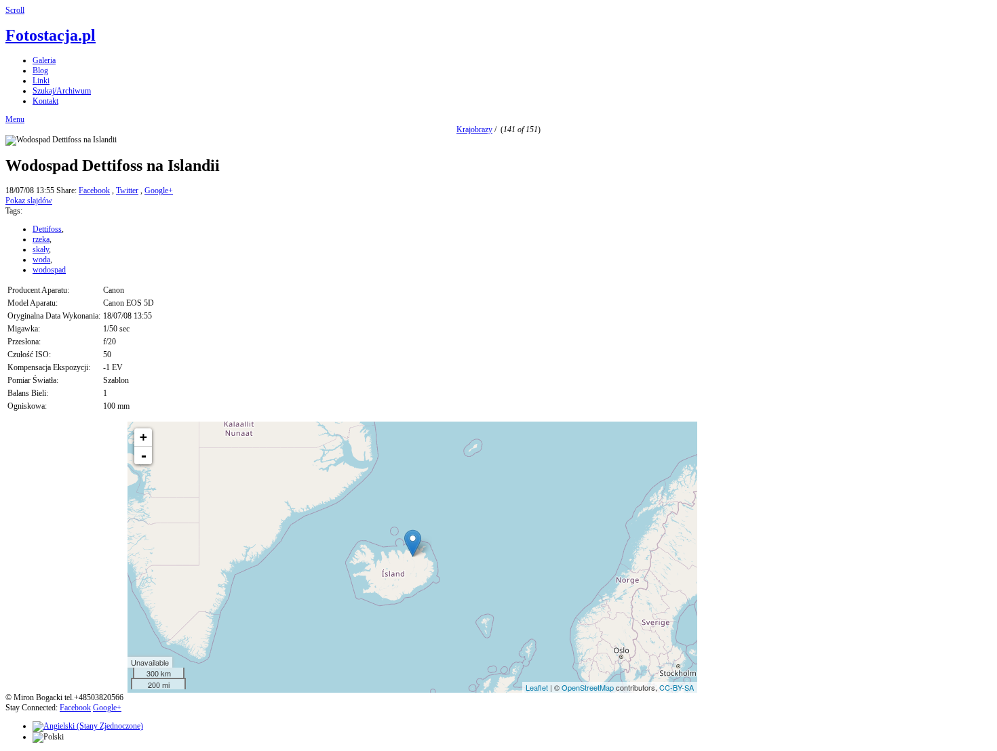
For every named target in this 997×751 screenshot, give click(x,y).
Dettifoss (47, 229)
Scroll (14, 10)
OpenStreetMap (588, 687)
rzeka (41, 239)
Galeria (44, 60)
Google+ (158, 190)
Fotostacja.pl (50, 35)
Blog (40, 70)
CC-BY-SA (676, 687)
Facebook (94, 190)
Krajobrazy (474, 129)
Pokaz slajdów (28, 200)
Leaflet (537, 687)
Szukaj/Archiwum (62, 91)
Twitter (127, 190)
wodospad (49, 270)
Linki (41, 80)
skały (41, 249)
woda (41, 259)
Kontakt (45, 101)
